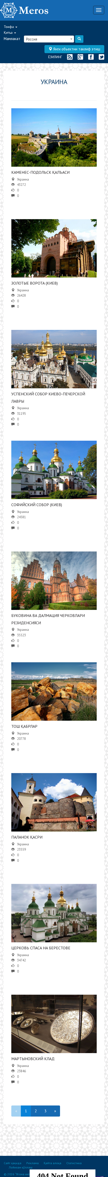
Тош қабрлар (24, 726)
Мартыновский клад (33, 1058)
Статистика (74, 1163)
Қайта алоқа (52, 1163)
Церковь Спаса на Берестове (40, 947)
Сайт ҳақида (12, 1163)
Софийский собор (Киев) (36, 504)
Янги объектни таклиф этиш (76, 49)
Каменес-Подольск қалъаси (40, 172)
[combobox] (49, 39)
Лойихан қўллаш (20, 1167)
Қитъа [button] (9, 32)
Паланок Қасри (26, 837)
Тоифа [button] (9, 26)
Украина (23, 179)
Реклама (32, 1163)
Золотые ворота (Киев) (34, 283)
